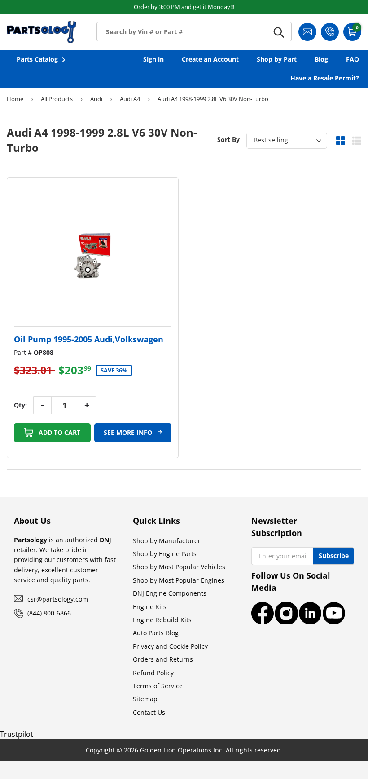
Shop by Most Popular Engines (178, 580)
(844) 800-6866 (49, 613)
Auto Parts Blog (156, 633)
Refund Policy (153, 672)
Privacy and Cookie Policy (170, 646)
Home (15, 99)
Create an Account (210, 59)
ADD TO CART (58, 432)
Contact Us (149, 712)
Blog (321, 59)
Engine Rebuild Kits (162, 619)
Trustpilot (16, 734)
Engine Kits (149, 606)
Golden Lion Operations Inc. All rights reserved (210, 750)
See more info (129, 432)
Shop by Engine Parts (165, 553)
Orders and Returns (163, 659)
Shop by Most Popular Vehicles (179, 566)
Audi (96, 99)
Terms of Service (158, 686)
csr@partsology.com (57, 599)
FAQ (352, 59)
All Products (57, 99)
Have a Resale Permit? (324, 78)
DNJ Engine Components (169, 593)
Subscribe (334, 555)
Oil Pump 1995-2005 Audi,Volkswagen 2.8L (88, 345)
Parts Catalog (37, 59)
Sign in (153, 59)
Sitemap (145, 699)
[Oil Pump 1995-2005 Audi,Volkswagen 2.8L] (92, 255)
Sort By (228, 139)
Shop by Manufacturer (167, 540)
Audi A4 (130, 99)
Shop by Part (277, 59)
